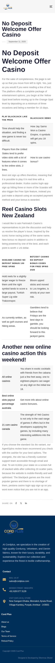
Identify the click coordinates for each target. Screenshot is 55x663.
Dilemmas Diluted (45, 658)
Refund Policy (7, 641)
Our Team (5, 631)
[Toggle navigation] (48, 6)
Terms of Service (8, 636)
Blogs (3, 626)
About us (5, 622)
